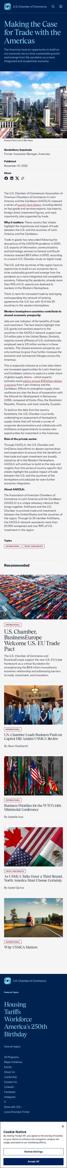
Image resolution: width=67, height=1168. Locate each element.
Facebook (9, 1092)
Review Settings (33, 1151)
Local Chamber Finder (16, 1112)
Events (8, 1067)
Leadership (10, 1077)
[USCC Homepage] (33, 980)
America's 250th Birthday (25, 1030)
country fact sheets (29, 204)
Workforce (18, 1019)
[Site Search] (53, 6)
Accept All (33, 1161)
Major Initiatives (13, 1062)
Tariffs (12, 1011)
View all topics (12, 1046)
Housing (15, 1004)
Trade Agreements (33, 546)
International (13, 546)
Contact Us (10, 1082)
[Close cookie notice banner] (63, 1126)
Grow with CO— (13, 1107)
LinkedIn (9, 1087)
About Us (9, 1072)
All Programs (11, 1057)
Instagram (10, 1097)
